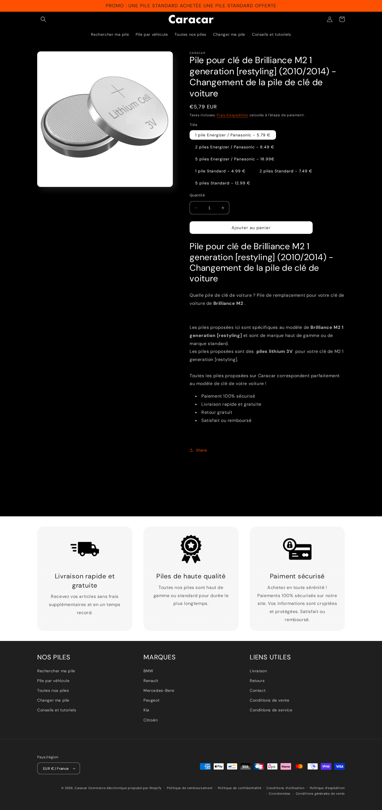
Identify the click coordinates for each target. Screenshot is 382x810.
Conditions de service (271, 709)
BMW (148, 670)
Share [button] (201, 450)
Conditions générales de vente (320, 793)
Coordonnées (280, 793)
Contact (257, 690)
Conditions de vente (269, 700)
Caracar (81, 788)
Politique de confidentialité (239, 788)
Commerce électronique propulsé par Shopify (125, 788)
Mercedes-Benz (159, 690)
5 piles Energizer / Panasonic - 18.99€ (235, 158)
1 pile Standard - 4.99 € (220, 171)
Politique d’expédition (327, 788)
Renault (150, 680)
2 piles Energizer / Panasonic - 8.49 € (234, 146)
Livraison (258, 670)
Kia (146, 709)
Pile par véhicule (53, 680)
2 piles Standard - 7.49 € (286, 171)
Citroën (150, 720)
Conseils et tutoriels (56, 709)
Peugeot (151, 700)
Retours (257, 680)
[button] (43, 19)
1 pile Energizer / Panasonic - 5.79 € (232, 134)
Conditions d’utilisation (286, 788)
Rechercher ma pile (56, 670)
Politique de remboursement (190, 788)
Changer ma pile (53, 700)
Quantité (197, 195)
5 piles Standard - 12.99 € (222, 183)
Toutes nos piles (53, 690)
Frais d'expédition (232, 115)
